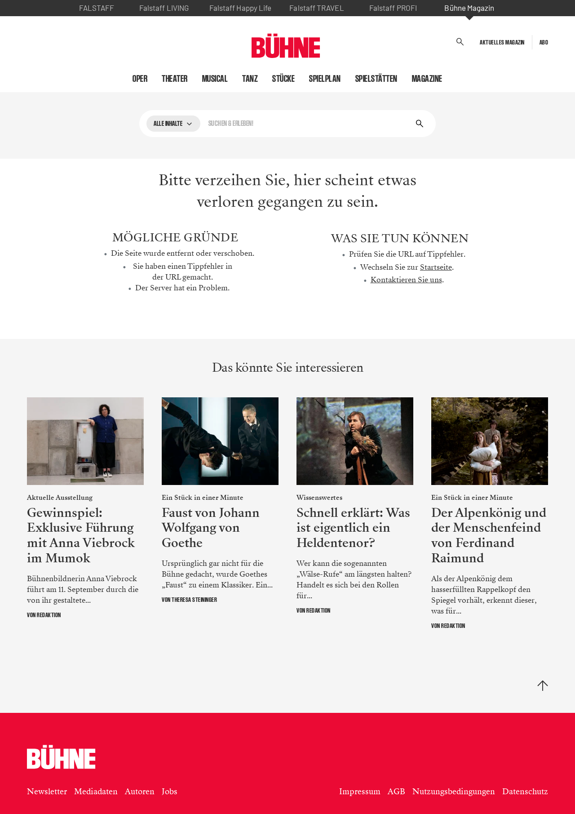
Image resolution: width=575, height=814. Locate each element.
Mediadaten (96, 791)
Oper (140, 79)
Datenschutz (525, 791)
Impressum (359, 791)
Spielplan (325, 79)
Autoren (140, 791)
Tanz (250, 79)
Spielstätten (376, 79)
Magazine (427, 79)
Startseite (436, 267)
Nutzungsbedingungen (453, 791)
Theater (175, 79)
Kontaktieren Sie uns (406, 280)
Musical (215, 79)
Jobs (169, 791)
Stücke (283, 79)
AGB (396, 791)
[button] (460, 42)
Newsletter (47, 791)
